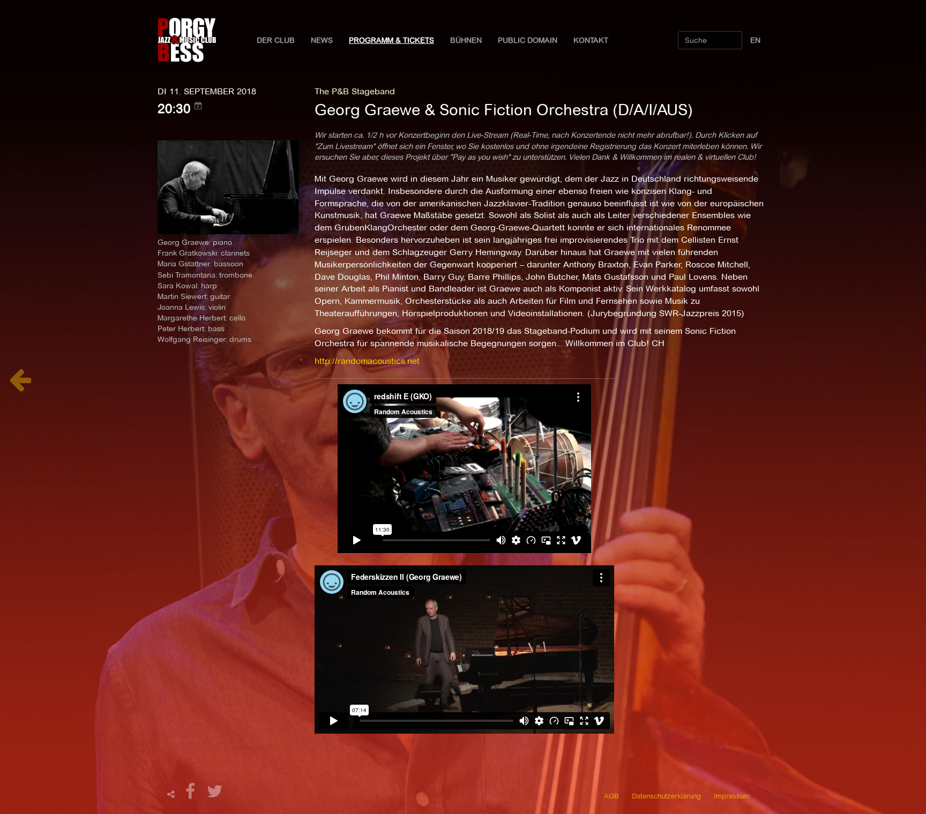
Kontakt (590, 40)
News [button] (322, 40)
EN (755, 40)
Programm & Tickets (391, 40)
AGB (611, 795)
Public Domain (527, 40)
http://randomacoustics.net (367, 361)
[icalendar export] (198, 105)
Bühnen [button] (466, 40)
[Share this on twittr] (215, 794)
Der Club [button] (276, 40)
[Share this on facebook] (192, 794)
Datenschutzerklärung (666, 795)
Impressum (732, 795)
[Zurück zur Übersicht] (20, 385)
